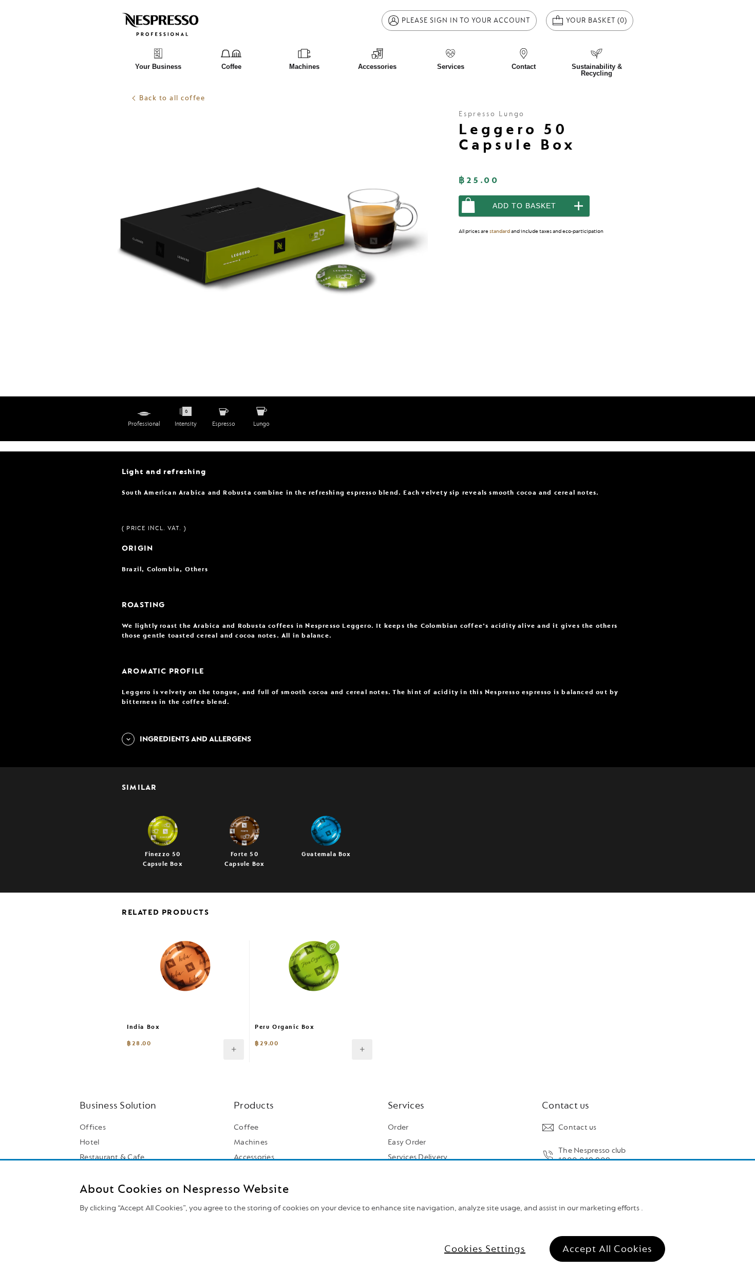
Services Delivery (417, 1157)
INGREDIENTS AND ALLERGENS (195, 739)
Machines (251, 1142)
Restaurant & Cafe (112, 1157)
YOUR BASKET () (599, 20)
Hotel (89, 1142)
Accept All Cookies (607, 1249)
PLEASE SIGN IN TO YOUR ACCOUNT (466, 20)
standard (499, 231)
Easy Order (407, 1142)
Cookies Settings (484, 1249)
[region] (377, 1215)
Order (398, 1127)
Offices (93, 1127)
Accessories (254, 1157)
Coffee (246, 1127)
